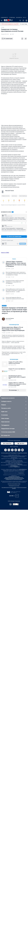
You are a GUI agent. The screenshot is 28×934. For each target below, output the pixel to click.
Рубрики (3, 404)
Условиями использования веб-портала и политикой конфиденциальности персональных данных (14, 479)
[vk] (9, 450)
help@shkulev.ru (17, 466)
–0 (25, 222)
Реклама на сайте (6, 408)
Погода (24, 17)
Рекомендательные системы (14, 485)
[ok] (12, 450)
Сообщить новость (6, 401)
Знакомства (19, 17)
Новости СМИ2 (5, 252)
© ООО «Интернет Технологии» (14, 501)
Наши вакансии (5, 421)
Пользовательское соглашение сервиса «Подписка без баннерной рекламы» (14, 488)
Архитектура (14, 195)
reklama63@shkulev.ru (23, 469)
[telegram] (5, 450)
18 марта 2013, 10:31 (5, 34)
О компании (4, 415)
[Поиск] (20, 20)
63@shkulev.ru (19, 464)
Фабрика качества (5, 195)
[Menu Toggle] (1, 20)
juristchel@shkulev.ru (14, 465)
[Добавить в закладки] (22, 38)
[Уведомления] (23, 20)
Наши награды (5, 418)
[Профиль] (26, 20)
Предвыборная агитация (8, 428)
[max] (15, 450)
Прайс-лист (4, 411)
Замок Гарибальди (23, 195)
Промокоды (12, 17)
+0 (21, 222)
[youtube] (22, 450)
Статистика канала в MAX (8, 432)
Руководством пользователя (14, 476)
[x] (19, 450)
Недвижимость (4, 17)
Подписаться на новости (7, 398)
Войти (6, 244)
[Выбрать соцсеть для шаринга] (25, 38)
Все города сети (5, 435)
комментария (8, 38)
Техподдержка (5, 425)
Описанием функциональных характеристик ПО (14, 477)
